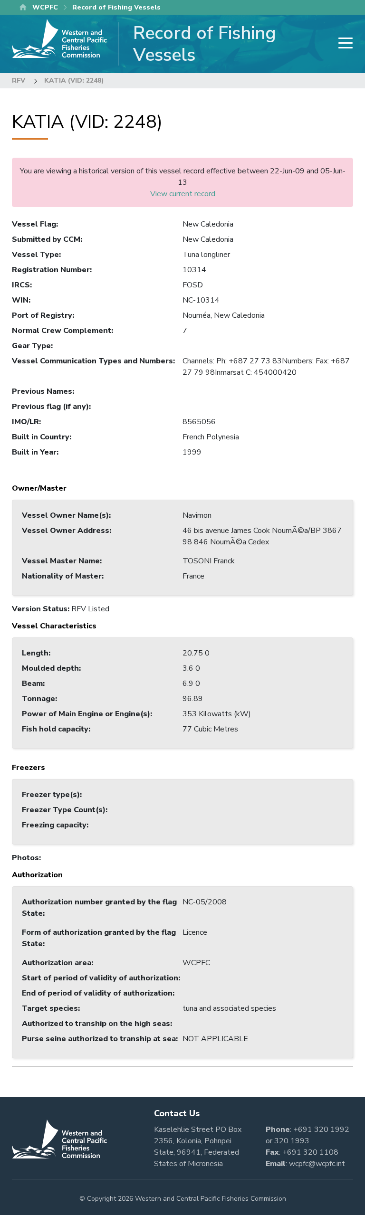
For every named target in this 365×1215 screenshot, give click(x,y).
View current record (182, 194)
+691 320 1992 (321, 1129)
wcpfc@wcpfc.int (317, 1163)
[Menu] (342, 44)
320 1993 (291, 1141)
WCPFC (45, 7)
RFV (18, 80)
